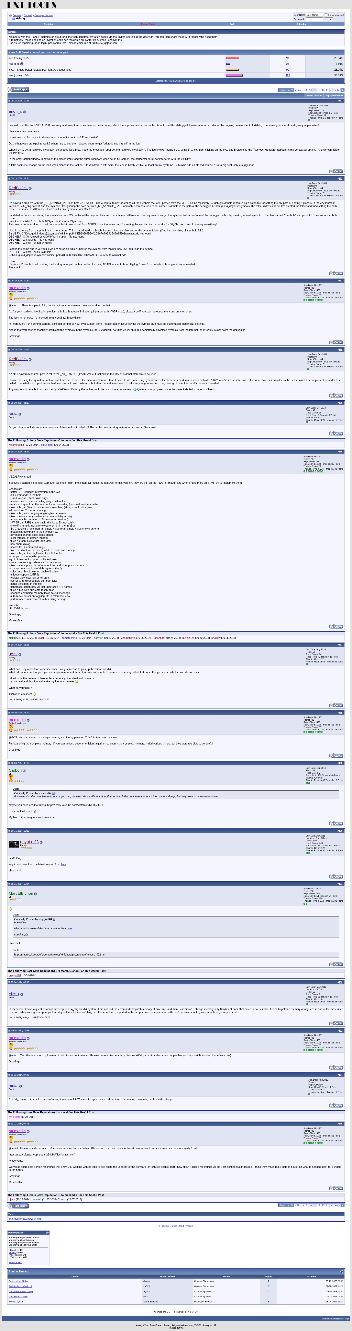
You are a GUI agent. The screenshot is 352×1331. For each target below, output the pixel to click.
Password (299, 19)
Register (48, 24)
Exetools (17, 15)
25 (287, 64)
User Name (299, 15)
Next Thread (185, 1226)
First (298, 90)
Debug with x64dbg (18, 1281)
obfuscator (47, 444)
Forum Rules (148, 24)
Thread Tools (312, 95)
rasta (13, 413)
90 (287, 69)
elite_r (14, 994)
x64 (29, 1219)
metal (13, 1085)
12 (319, 90)
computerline (69, 637)
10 (310, 90)
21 (327, 90)
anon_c (15, 111)
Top (347, 1318)
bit (10, 1219)
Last (336, 90)
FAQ (232, 24)
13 (323, 90)
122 (288, 75)
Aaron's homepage (332, 1318)
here (63, 864)
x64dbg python (16, 1301)
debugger (16, 1219)
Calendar (301, 24)
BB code (13, 1250)
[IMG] (11, 1255)
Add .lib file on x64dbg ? (20, 1286)
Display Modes (332, 95)
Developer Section (43, 15)
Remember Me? (336, 15)
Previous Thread (169, 1226)
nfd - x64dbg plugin (18, 1296)
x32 (24, 1219)
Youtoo (62, 1199)
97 (287, 58)
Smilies (12, 1252)
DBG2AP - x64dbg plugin (21, 1291)
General (28, 15)
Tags (10, 1214)
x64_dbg (36, 1219)
